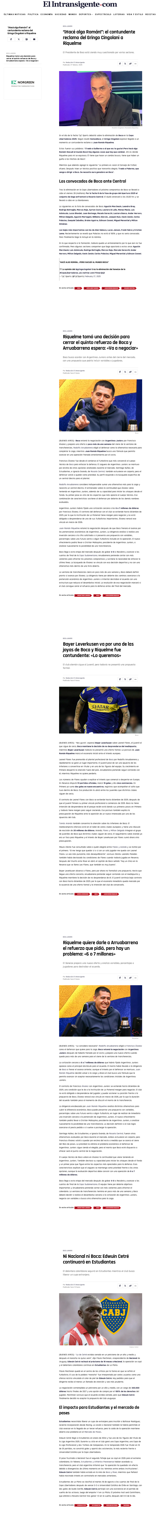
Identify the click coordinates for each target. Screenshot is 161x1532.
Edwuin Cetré (74, 1361)
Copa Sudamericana (88, 555)
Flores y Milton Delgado (114, 830)
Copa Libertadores (92, 288)
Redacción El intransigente (75, 62)
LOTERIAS (119, 14)
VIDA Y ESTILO (135, 14)
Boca (120, 135)
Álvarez (85, 1086)
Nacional (133, 1358)
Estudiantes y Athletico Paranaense (97, 1461)
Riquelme (70, 753)
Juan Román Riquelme (103, 142)
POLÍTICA (33, 14)
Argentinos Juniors (114, 440)
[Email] (34, 39)
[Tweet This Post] (125, 64)
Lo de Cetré (81, 1354)
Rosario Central (129, 288)
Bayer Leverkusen (82, 894)
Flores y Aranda (119, 847)
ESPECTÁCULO (103, 14)
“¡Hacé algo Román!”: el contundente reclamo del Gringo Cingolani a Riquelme (22, 30)
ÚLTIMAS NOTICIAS (15, 14)
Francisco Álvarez (134, 1045)
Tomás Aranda (65, 823)
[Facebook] (11, 39)
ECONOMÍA (47, 14)
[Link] (130, 64)
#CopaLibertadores (68, 272)
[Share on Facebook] (120, 64)
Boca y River (111, 1472)
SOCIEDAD (61, 14)
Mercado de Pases (92, 1431)
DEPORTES (85, 14)
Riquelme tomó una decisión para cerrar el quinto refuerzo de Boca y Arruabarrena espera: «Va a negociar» (22, 58)
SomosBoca (95, 139)
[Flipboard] (26, 39)
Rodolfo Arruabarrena (83, 447)
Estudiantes (100, 1365)
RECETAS (150, 14)
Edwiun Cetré (81, 1505)
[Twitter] (18, 39)
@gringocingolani (83, 269)
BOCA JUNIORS (11, 53)
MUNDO (73, 14)
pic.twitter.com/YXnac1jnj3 (92, 272)
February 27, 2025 (93, 276)
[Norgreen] (22, 83)
